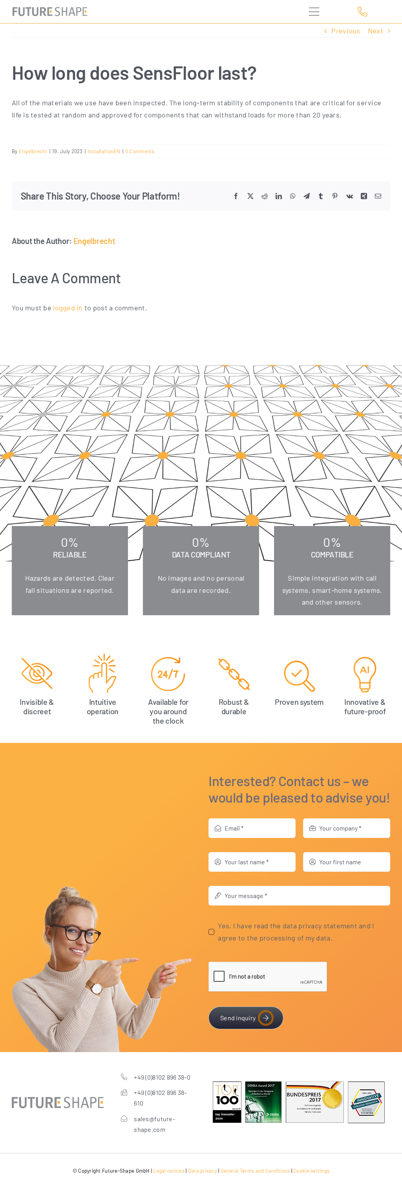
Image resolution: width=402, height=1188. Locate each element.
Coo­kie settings (311, 1171)
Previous (345, 30)
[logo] (50, 10)
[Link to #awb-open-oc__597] (322, 12)
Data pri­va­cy (202, 1171)
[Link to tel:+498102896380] (371, 11)
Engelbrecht (33, 151)
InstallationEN (104, 151)
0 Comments (140, 151)
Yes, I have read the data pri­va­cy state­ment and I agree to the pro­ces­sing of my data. (296, 931)
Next (375, 30)
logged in (67, 307)
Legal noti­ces (169, 1171)
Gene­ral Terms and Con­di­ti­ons (255, 1171)
